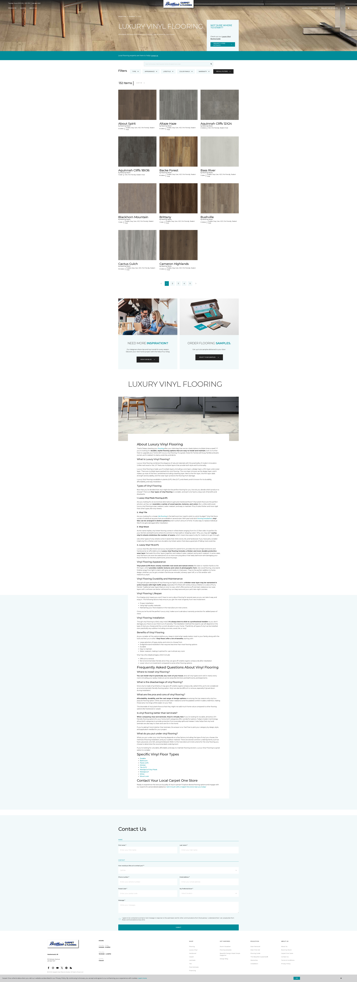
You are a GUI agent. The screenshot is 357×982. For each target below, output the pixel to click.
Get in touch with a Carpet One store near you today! (186, 787)
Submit (178, 927)
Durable (143, 758)
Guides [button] (23, 8)
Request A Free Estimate (219, 44)
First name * (122, 845)
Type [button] (134, 71)
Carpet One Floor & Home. (61, 972)
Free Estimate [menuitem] (194, 967)
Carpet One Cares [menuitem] (287, 953)
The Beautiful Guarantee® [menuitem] (259, 957)
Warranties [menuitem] (254, 960)
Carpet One (122, 16)
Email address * (185, 877)
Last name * (183, 845)
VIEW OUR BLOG (146, 359)
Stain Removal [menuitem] (255, 946)
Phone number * (123, 877)
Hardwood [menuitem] (192, 953)
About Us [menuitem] (284, 946)
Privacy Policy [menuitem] (286, 964)
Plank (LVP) (144, 763)
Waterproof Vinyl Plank (148, 769)
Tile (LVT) (143, 767)
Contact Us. (154, 56)
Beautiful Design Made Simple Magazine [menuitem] (230, 954)
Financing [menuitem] (192, 970)
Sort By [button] (139, 83)
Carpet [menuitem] (191, 957)
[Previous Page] (161, 283)
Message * (121, 900)
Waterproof (144, 772)
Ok (297, 978)
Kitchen (143, 765)
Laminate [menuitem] (192, 960)
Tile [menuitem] (190, 964)
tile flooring (162, 516)
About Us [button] (33, 8)
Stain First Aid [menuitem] (255, 950)
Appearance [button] (150, 71)
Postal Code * (122, 888)
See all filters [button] (222, 71)
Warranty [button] (203, 71)
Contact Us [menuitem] (285, 957)
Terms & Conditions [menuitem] (287, 960)
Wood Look (144, 776)
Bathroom (144, 761)
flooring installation (204, 518)
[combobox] (176, 64)
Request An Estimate (329, 8)
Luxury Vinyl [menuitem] (193, 950)
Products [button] (12, 8)
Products (132, 16)
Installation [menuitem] (254, 964)
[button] (341, 8)
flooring (161, 448)
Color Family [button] (184, 71)
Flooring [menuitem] (192, 946)
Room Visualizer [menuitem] (225, 946)
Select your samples (207, 357)
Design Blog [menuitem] (224, 959)
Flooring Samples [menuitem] (225, 950)
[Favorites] (345, 8)
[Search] (211, 64)
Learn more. (142, 978)
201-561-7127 (36, 3)
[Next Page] (196, 283)
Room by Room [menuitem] (286, 950)
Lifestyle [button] (167, 71)
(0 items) (348, 8)
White (142, 774)
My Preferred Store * (186, 888)
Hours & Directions (309, 8)
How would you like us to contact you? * (131, 865)
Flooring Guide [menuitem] (255, 953)
